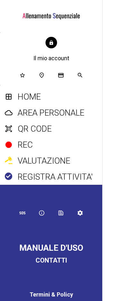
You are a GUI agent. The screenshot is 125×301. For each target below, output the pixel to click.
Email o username (113, 125)
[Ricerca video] (116, 9)
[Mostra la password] (117, 179)
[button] (51, 49)
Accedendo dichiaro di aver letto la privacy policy (113, 276)
